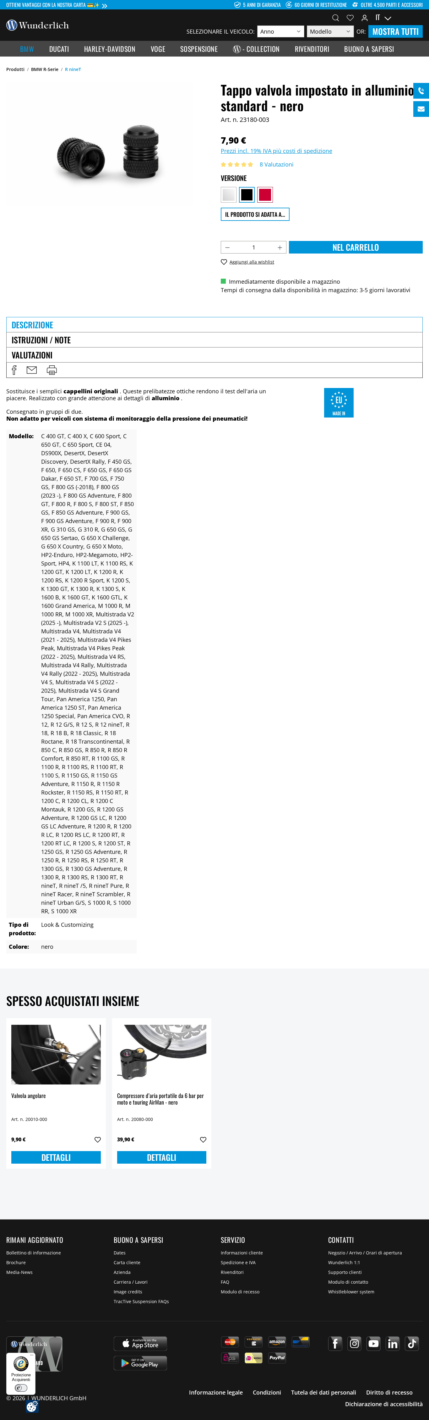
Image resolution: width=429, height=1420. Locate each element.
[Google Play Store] (140, 1363)
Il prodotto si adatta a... (255, 214)
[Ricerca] (336, 17)
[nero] (247, 195)
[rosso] (265, 195)
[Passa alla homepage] (37, 24)
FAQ (225, 1282)
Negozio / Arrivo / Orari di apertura (365, 1253)
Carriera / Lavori (131, 1282)
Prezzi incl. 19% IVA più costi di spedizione (276, 151)
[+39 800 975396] (421, 91)
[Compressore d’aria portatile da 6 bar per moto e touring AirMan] (162, 1054)
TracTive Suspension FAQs (141, 1301)
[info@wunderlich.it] (421, 109)
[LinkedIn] (393, 1343)
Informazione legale (216, 1392)
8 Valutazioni (277, 164)
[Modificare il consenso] (32, 1406)
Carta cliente (127, 1262)
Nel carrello (356, 247)
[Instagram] (354, 1343)
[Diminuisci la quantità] (227, 247)
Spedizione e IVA (238, 1262)
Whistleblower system (351, 1292)
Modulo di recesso (240, 1292)
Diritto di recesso (389, 1392)
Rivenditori (232, 1272)
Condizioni (267, 1392)
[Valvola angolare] (56, 1054)
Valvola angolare (28, 1096)
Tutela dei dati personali (323, 1392)
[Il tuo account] (364, 17)
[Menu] (31, 1356)
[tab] (214, 324)
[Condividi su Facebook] (14, 370)
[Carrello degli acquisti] (419, 17)
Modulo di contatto (348, 1282)
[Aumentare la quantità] (280, 247)
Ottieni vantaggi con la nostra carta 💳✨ (53, 4)
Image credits (128, 1292)
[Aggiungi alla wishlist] (98, 1140)
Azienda (122, 1272)
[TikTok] (412, 1343)
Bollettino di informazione (33, 1253)
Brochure (16, 1262)
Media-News (19, 1272)
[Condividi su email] (32, 370)
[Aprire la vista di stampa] (52, 370)
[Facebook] (335, 1343)
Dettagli (56, 1157)
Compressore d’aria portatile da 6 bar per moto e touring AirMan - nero (160, 1099)
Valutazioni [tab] (32, 355)
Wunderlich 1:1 (344, 1262)
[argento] (228, 195)
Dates (120, 1253)
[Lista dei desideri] (350, 17)
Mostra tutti (395, 31)
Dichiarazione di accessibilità (384, 1404)
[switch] (21, 1388)
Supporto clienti (345, 1272)
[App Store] (140, 1343)
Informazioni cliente (242, 1253)
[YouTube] (374, 1343)
